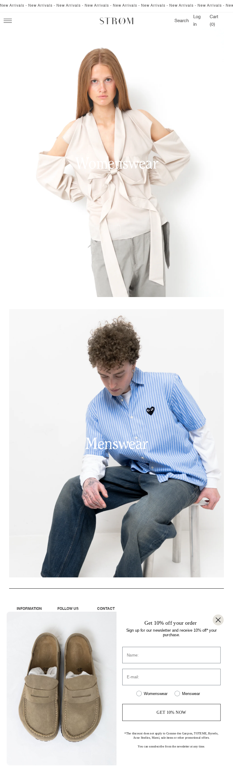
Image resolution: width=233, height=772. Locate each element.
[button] (181, 21)
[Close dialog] (218, 619)
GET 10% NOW (171, 712)
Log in (198, 21)
